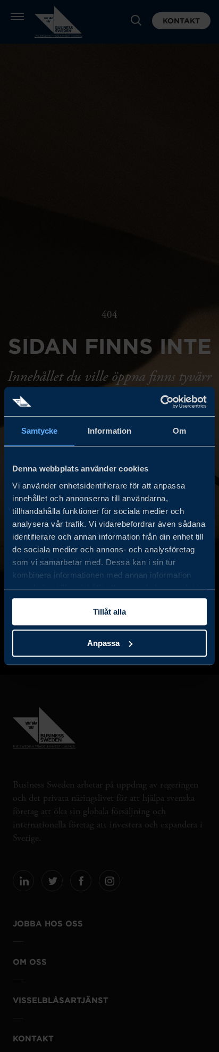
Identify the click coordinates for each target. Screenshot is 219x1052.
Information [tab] (109, 430)
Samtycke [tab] (39, 430)
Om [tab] (179, 430)
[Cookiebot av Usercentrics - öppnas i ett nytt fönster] (160, 402)
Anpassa (103, 643)
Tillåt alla (109, 611)
